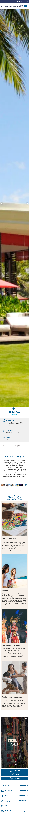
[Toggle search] (13, 2)
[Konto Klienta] (22, 6)
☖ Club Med (4, 445)
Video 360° (17, 770)
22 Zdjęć (17, 778)
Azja (9, 445)
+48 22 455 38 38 (23, 1)
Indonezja (14, 445)
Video (17, 774)
